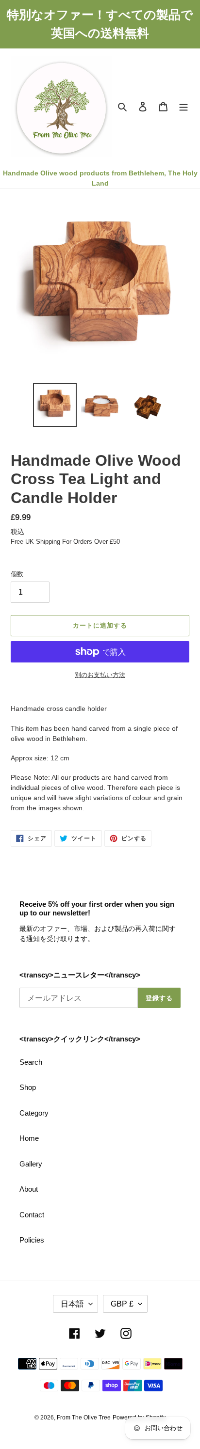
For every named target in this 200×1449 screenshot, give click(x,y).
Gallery (30, 1164)
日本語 (72, 1304)
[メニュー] (183, 106)
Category (34, 1113)
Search (30, 1062)
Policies (31, 1240)
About (28, 1189)
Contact (31, 1215)
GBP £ (122, 1304)
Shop (27, 1087)
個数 (17, 574)
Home (29, 1138)
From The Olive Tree (84, 1417)
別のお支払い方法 (100, 674)
